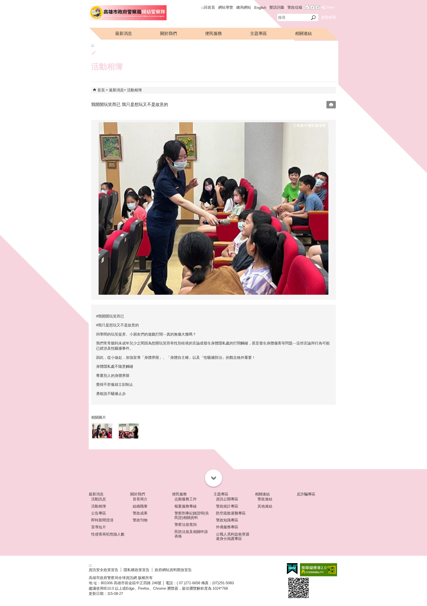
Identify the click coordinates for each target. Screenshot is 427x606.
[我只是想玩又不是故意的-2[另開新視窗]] (213, 208)
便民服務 (213, 33)
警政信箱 (294, 7)
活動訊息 (98, 499)
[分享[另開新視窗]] (328, 7)
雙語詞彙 (276, 7)
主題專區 (258, 33)
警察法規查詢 (185, 524)
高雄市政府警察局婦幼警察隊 (128, 13)
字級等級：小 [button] (307, 7)
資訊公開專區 (227, 499)
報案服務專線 (185, 506)
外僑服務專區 (227, 527)
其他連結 (264, 506)
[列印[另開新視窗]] (331, 104)
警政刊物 (140, 520)
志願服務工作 (185, 499)
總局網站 (243, 7)
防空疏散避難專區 (231, 513)
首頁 (101, 90)
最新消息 (123, 33)
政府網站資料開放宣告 (173, 570)
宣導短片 (98, 527)
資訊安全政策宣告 (103, 570)
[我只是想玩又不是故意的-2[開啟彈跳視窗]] (102, 431)
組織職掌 (140, 506)
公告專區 (98, 513)
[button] (313, 17)
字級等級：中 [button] (312, 7)
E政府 (292, 568)
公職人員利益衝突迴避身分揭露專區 (232, 536)
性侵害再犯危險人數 (108, 534)
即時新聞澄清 (102, 520)
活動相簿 (134, 90)
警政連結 (264, 499)
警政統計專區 (227, 506)
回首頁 (209, 7)
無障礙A (318, 569)
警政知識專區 (227, 520)
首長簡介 (140, 499)
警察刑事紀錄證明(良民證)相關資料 (191, 515)
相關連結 (303, 33)
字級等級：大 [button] (318, 7)
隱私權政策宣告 (136, 570)
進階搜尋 (328, 17)
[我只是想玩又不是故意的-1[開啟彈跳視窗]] (129, 431)
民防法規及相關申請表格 (191, 534)
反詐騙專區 (306, 494)
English (260, 7)
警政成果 (140, 513)
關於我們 (168, 33)
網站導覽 (225, 7)
